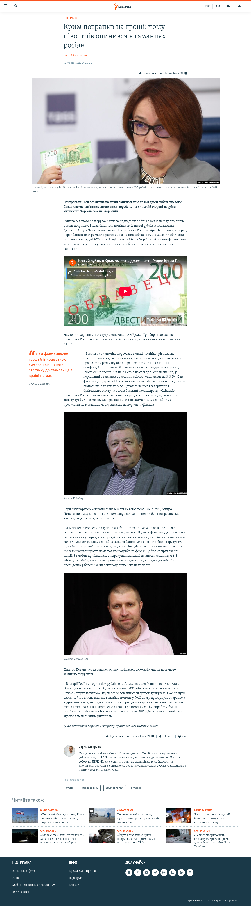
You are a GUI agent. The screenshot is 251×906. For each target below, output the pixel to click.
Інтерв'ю (70, 18)
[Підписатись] (190, 872)
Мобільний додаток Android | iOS (33, 885)
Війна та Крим (49, 810)
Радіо (15, 878)
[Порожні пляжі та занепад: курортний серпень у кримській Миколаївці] (102, 815)
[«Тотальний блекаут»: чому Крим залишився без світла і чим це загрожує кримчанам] (25, 815)
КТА (217, 6)
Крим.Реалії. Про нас (82, 871)
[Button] (147, 73)
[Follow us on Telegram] (155, 872)
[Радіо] (239, 6)
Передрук (75, 878)
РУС (207, 6)
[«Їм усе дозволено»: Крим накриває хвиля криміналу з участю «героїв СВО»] (102, 836)
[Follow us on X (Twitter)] (137, 872)
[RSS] (172, 872)
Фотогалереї (125, 810)
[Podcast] (181, 872)
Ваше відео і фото (23, 871)
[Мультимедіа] (228, 6)
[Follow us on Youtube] (146, 872)
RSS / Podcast (20, 892)
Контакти (75, 885)
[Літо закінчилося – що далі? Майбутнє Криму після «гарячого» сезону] (178, 815)
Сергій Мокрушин (76, 55)
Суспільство (48, 831)
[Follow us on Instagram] (163, 872)
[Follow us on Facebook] (129, 872)
